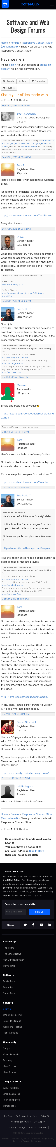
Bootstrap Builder (29, 146)
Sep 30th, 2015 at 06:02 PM (16, 229)
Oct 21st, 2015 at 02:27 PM (16, 778)
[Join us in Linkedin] (49, 925)
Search (9, 81)
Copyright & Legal (17, 1127)
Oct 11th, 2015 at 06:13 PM (15, 714)
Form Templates (11, 1099)
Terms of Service (30, 1141)
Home (4, 42)
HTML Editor (13, 880)
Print (24, 81)
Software (8, 975)
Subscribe (39, 81)
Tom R (20, 165)
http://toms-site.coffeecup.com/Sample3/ (25, 696)
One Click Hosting (12, 1015)
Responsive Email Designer (27, 143)
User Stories (9, 1072)
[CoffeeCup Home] (30, 4)
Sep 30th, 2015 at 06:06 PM (16, 301)
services (7, 887)
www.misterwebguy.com (13, 284)
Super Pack (9, 993)
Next (22, 100)
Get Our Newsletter (13, 959)
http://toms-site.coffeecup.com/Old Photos (26, 215)
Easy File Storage (12, 1021)
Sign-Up (39, 911)
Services (8, 1002)
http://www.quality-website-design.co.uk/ (25, 773)
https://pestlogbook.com (13, 363)
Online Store (46, 1116)
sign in (13, 64)
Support (7, 1048)
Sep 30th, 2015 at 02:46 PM (16, 157)
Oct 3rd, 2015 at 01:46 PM (15, 432)
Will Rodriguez (25, 786)
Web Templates (11, 1088)
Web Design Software (21, 1122)
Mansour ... (23, 385)
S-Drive (7, 1009)
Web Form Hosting (12, 1026)
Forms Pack (9, 987)
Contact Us (9, 965)
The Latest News (12, 953)
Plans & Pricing (10, 1032)
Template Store (12, 1081)
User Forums (9, 1066)
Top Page (8, 1116)
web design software (31, 884)
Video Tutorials (11, 1054)
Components (9, 1105)
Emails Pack (9, 981)
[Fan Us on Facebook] (33, 925)
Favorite (10, 88)
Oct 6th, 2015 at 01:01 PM (15, 599)
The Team (8, 947)
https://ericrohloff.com (12, 372)
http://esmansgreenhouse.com (16, 357)
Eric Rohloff (24, 309)
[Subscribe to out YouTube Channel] (41, 925)
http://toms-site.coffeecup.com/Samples (24, 482)
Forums (15, 42)
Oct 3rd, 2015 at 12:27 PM (15, 377)
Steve (20, 236)
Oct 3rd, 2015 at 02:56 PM (15, 487)
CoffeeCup (9, 941)
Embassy (7, 1060)
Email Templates (11, 1094)
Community (9, 1042)
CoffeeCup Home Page (26, 1116)
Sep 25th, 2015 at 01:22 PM (16, 105)
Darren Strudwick (27, 722)
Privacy (32, 1127)
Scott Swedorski (26, 113)
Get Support (39, 1122)
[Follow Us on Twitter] (25, 925)
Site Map (43, 1127)
